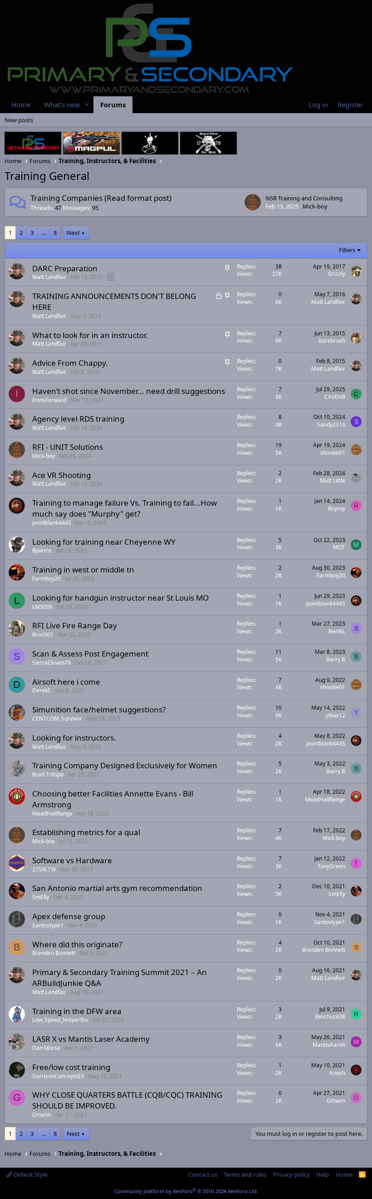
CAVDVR (334, 397)
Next (73, 233)
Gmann (41, 1115)
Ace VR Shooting (61, 475)
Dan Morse (46, 1048)
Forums (113, 104)
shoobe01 (332, 453)
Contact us (202, 1174)
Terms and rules (245, 1174)
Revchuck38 (330, 1016)
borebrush (332, 340)
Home (20, 104)
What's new (62, 104)
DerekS (41, 690)
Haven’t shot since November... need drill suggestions (128, 391)
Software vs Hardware (72, 860)
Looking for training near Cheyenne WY (104, 542)
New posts (19, 120)
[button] (87, 104)
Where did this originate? (77, 944)
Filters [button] (347, 250)
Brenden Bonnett (53, 953)
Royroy (336, 508)
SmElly (40, 897)
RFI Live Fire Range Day (74, 625)
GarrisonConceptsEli (58, 1076)
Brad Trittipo (48, 774)
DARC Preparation (65, 268)
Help (322, 1174)
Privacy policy (291, 1174)
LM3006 (42, 607)
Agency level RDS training (78, 418)
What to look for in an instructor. (90, 335)
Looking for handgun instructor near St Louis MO (120, 597)
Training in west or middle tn (83, 569)
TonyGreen (331, 866)
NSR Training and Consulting (304, 198)
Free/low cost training (71, 1067)
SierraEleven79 (51, 663)
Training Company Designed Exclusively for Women (124, 765)
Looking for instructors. (74, 737)
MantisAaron (329, 1045)
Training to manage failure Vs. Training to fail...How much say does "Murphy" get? (124, 508)
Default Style (30, 1174)
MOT (339, 547)
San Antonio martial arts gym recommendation (117, 888)
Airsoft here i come (66, 682)
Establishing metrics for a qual (86, 832)
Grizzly (336, 274)
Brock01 (42, 634)
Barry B (335, 659)
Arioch (337, 1073)
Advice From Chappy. (70, 363)
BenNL (336, 631)
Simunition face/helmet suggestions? (99, 709)
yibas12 (335, 715)
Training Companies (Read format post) (100, 198)
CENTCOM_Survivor (57, 718)
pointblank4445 (51, 523)
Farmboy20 (46, 578)
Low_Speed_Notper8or (60, 1020)
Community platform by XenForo (186, 1191)
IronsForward (49, 400)
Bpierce (42, 550)
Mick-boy (315, 206)
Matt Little (332, 480)
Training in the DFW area (77, 1011)
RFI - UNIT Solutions (67, 447)
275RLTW (44, 869)
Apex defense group (68, 916)
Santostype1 (48, 925)
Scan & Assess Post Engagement (90, 653)
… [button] (43, 233)
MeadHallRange (52, 813)
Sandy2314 (331, 424)
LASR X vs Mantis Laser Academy (91, 1039)
